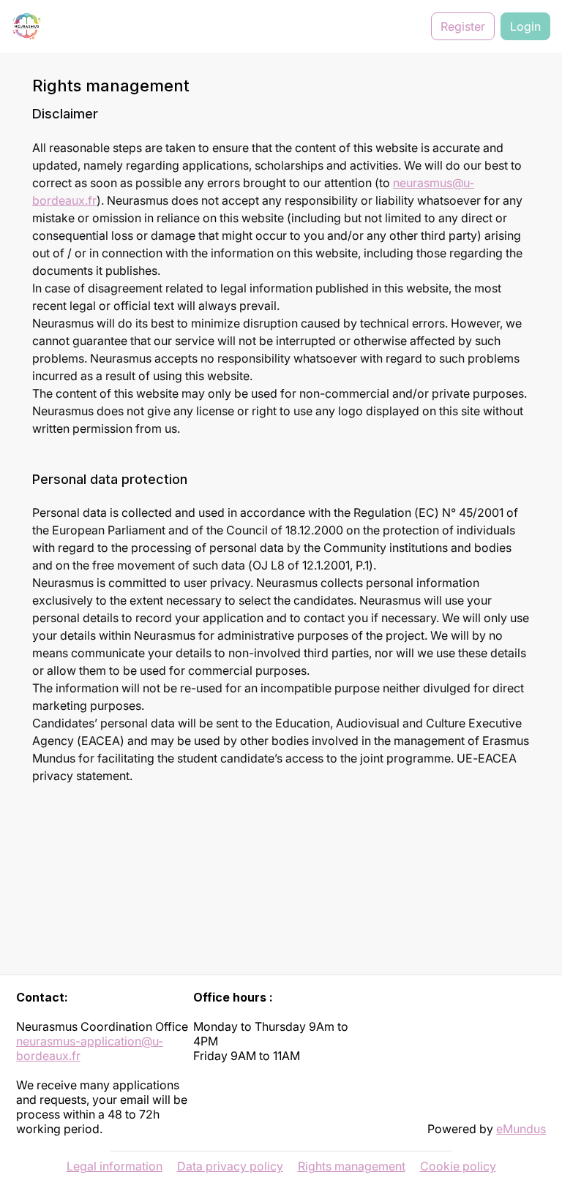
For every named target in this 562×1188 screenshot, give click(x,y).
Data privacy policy (230, 1166)
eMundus (521, 1128)
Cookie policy (458, 1166)
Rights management (351, 1166)
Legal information (114, 1166)
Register (463, 26)
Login (525, 26)
